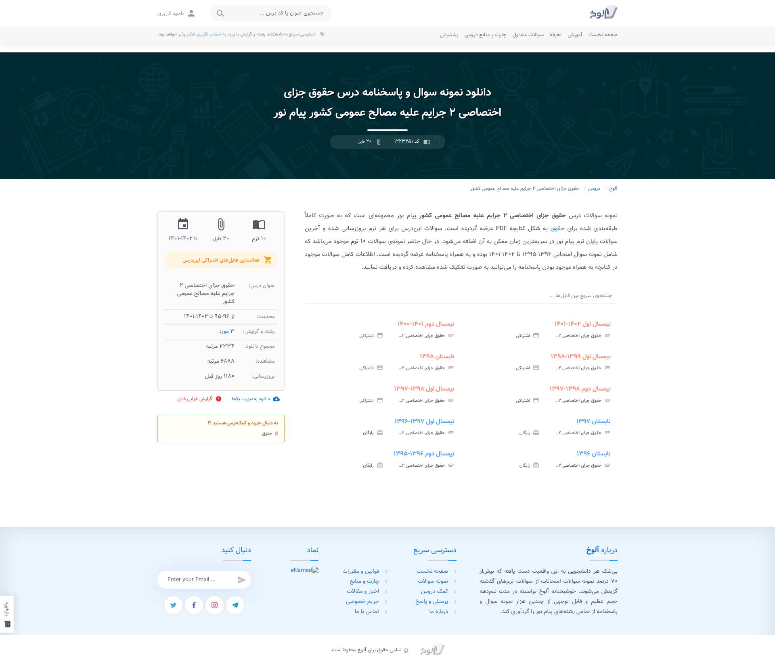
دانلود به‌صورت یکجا (256, 399)
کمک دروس (434, 591)
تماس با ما (367, 611)
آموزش (575, 35)
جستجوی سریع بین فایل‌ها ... (580, 295)
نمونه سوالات (433, 581)
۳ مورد (227, 331)
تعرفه (555, 35)
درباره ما (438, 611)
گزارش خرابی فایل (199, 399)
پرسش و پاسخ (431, 601)
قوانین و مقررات (361, 571)
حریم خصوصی (362, 601)
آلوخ (613, 189)
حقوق (270, 433)
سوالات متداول (528, 35)
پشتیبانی (449, 35)
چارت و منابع (364, 581)
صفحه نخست (603, 35)
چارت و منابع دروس (486, 35)
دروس (594, 189)
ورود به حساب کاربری (216, 34)
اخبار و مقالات (363, 591)
